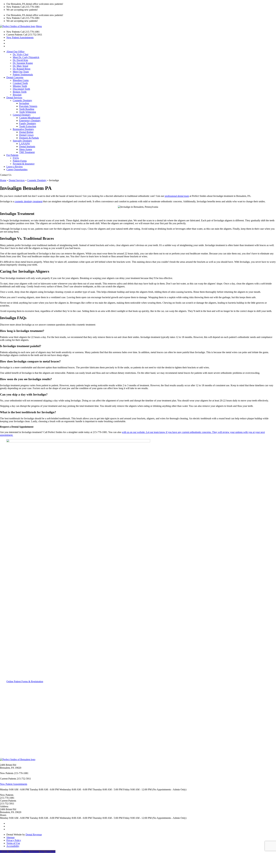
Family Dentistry (27, 123)
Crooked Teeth (20, 83)
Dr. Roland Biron (21, 68)
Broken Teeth (20, 91)
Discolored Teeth (21, 89)
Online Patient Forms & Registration (24, 681)
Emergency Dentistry (30, 120)
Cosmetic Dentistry (22, 100)
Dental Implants (27, 146)
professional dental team (177, 196)
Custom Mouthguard (29, 117)
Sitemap (10, 837)
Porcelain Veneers (28, 106)
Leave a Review (14, 166)
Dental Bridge (26, 132)
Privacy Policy (13, 840)
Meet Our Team (21, 71)
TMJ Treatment (27, 152)
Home (3, 180)
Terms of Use (13, 843)
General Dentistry (22, 114)
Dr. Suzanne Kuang (23, 63)
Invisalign (24, 103)
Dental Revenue (34, 834)
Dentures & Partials (29, 137)
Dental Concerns (14, 77)
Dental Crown (26, 135)
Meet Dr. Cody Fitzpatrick (26, 57)
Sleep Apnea (25, 149)
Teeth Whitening (27, 112)
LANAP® (24, 143)
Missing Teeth (20, 86)
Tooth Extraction (27, 126)
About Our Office (15, 51)
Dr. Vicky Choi (20, 54)
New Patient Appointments (20, 37)
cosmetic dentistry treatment (28, 201)
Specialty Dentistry (22, 140)
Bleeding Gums (21, 80)
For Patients (12, 155)
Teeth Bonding (26, 109)
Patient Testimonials (23, 74)
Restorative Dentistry (23, 129)
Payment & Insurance (23, 163)
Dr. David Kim (20, 60)
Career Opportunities (16, 169)
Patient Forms (20, 160)
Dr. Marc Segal (20, 66)
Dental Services (14, 97)
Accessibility (12, 846)
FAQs (16, 158)
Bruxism (17, 94)
